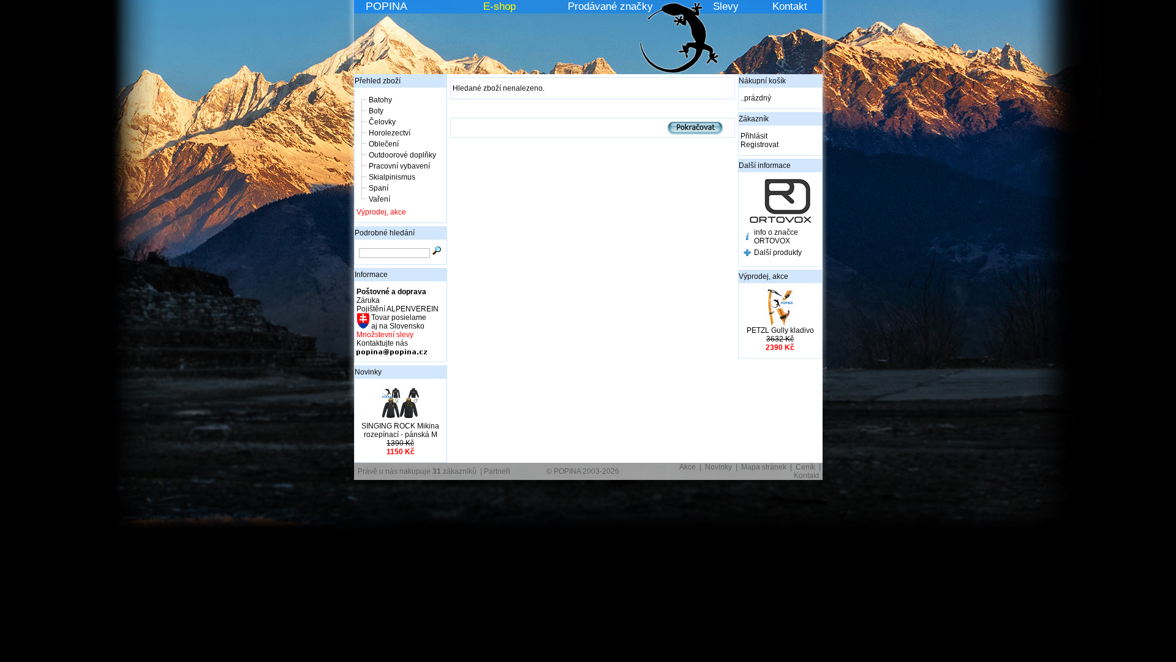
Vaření (379, 199)
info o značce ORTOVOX (776, 236)
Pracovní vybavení (399, 166)
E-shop (499, 6)
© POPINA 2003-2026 (582, 471)
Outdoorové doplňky (402, 155)
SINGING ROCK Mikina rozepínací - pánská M (400, 430)
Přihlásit (754, 136)
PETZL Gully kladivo (780, 330)
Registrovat (759, 144)
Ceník (805, 467)
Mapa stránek (763, 467)
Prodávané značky (610, 6)
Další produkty (778, 252)
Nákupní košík (762, 81)
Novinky (368, 372)
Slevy (726, 6)
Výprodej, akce (381, 212)
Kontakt (789, 6)
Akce (687, 467)
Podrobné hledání (385, 233)
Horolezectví (389, 133)
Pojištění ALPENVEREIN (397, 309)
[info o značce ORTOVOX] (747, 238)
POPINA (386, 6)
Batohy (380, 100)
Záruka (368, 300)
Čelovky (382, 122)
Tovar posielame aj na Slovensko (397, 321)
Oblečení (384, 144)
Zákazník (754, 119)
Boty (376, 111)
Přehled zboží (378, 81)
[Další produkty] (747, 253)
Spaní (378, 188)
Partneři (497, 471)
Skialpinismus (392, 177)
